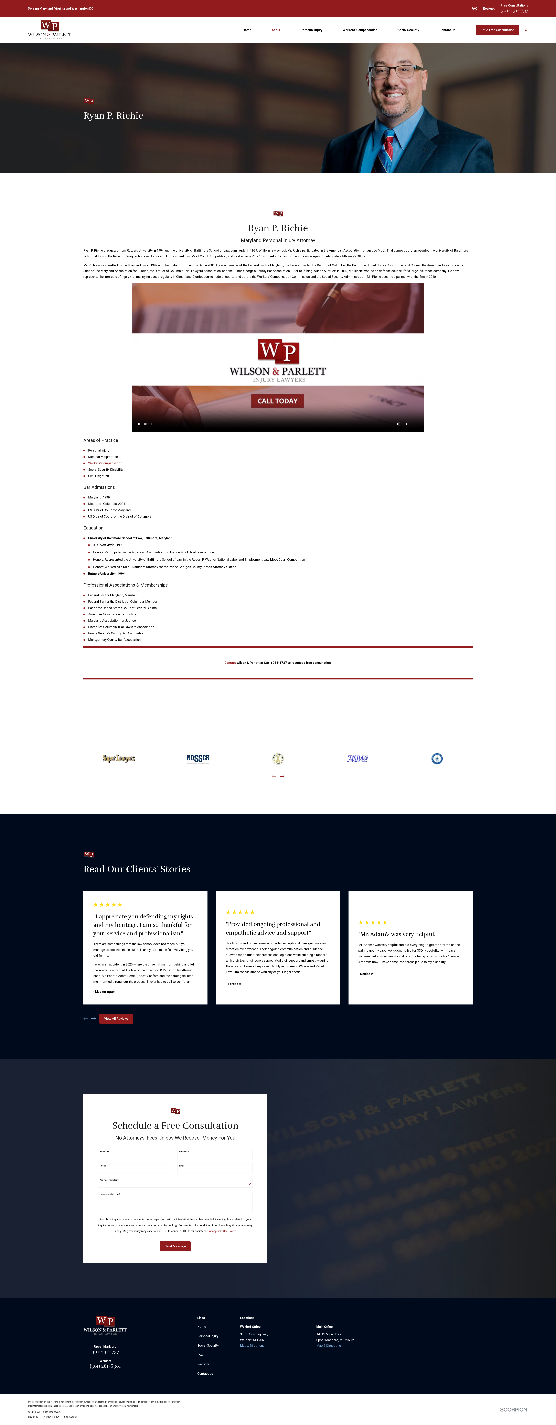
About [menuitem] (276, 30)
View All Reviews (116, 1018)
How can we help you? (110, 1194)
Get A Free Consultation (497, 30)
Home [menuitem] (247, 30)
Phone (103, 1166)
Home (201, 1326)
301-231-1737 (514, 10)
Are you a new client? (109, 1180)
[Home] (50, 30)
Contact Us (205, 1373)
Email (181, 1166)
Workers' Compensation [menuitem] (360, 30)
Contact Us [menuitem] (447, 30)
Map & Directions (252, 1345)
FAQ (474, 8)
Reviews (489, 8)
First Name (104, 1152)
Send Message (175, 1246)
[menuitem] (33, 1417)
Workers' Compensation (105, 463)
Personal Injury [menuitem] (311, 30)
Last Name (184, 1152)
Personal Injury (207, 1336)
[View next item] (282, 776)
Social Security (208, 1345)
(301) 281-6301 (105, 1366)
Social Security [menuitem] (408, 30)
